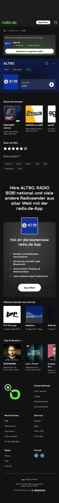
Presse (37, 397)
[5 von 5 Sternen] (21, 149)
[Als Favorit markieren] (46, 63)
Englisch (8, 164)
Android (8, 466)
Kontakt (37, 421)
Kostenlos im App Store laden (29, 51)
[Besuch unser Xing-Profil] (42, 455)
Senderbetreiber (41, 407)
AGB (6, 421)
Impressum (10, 431)
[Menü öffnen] (55, 22)
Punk (28, 70)
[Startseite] (4, 30)
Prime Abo (38, 436)
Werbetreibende (41, 402)
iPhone (8, 456)
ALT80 (24, 86)
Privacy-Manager (12, 442)
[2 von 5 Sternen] (9, 149)
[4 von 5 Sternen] (17, 149)
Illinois (28, 164)
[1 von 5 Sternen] (5, 149)
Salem (18, 164)
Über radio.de (40, 391)
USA (37, 164)
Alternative (17, 70)
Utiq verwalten (11, 436)
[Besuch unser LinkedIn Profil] (36, 455)
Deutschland (31, 479)
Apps (36, 426)
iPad (6, 461)
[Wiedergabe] (51, 84)
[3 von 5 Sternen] (13, 149)
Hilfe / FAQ (38, 431)
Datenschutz (10, 426)
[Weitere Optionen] (54, 63)
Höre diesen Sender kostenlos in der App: (24, 38)
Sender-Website (10, 156)
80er (7, 70)
